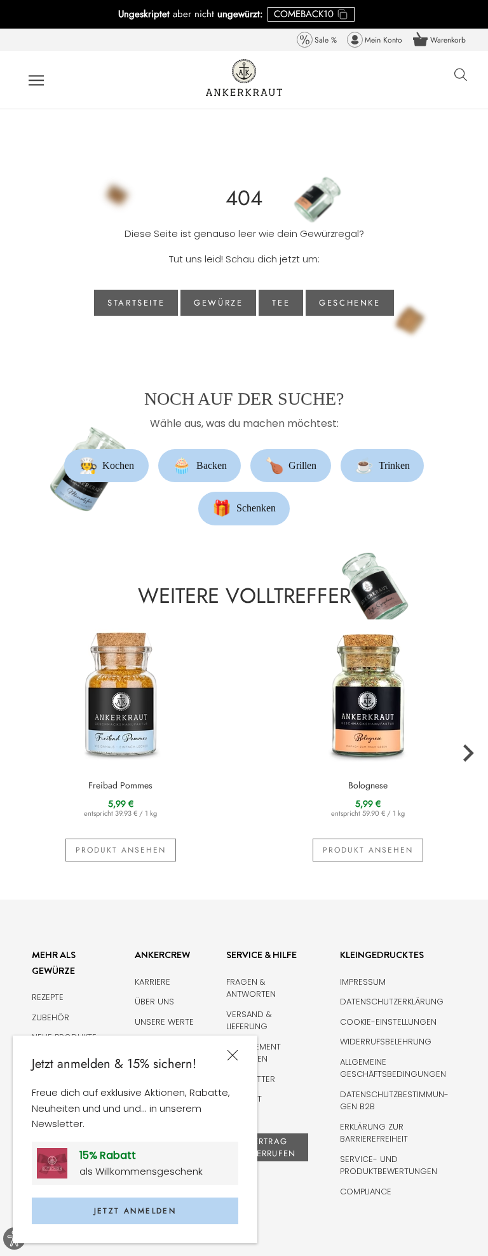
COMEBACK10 (304, 14)
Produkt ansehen (121, 850)
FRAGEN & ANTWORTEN (251, 988)
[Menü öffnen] (36, 80)
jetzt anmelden (135, 1211)
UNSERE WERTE (164, 1022)
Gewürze (218, 303)
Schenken (244, 508)
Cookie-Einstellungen (388, 1022)
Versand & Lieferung (249, 1020)
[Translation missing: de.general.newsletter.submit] (57, 1163)
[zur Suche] (460, 81)
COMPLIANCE (365, 1191)
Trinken (382, 465)
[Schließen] (232, 1055)
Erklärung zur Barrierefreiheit (374, 1133)
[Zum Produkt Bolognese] (367, 692)
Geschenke (349, 303)
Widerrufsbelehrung (385, 1042)
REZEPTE (48, 997)
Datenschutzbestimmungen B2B (394, 1100)
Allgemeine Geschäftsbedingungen (393, 1068)
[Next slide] (467, 753)
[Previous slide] (20, 753)
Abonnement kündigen (253, 1053)
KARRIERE (152, 982)
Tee (281, 303)
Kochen (107, 465)
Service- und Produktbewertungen (388, 1165)
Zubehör (50, 1017)
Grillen (291, 465)
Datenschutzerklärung (392, 1002)
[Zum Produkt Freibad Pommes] (120, 692)
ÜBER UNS (154, 1002)
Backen (199, 465)
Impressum (363, 982)
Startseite (136, 303)
